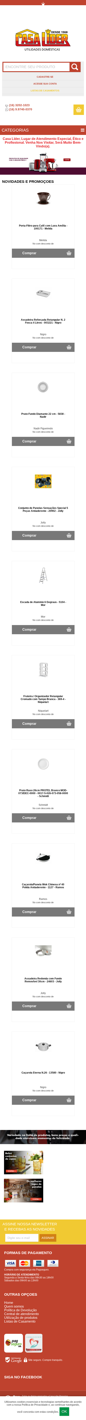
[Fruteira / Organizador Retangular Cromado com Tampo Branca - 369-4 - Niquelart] (43, 677)
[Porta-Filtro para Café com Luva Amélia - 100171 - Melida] (43, 204)
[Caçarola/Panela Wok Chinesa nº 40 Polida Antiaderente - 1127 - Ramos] (43, 865)
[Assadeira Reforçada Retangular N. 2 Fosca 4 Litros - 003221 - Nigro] (43, 300)
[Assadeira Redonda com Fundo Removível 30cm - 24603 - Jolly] (43, 959)
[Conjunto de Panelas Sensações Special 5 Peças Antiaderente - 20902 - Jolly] (43, 489)
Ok (64, 1411)
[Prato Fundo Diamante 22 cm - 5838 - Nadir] (43, 395)
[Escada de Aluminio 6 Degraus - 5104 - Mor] (43, 583)
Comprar (29, 253)
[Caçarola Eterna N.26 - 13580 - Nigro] (43, 1053)
